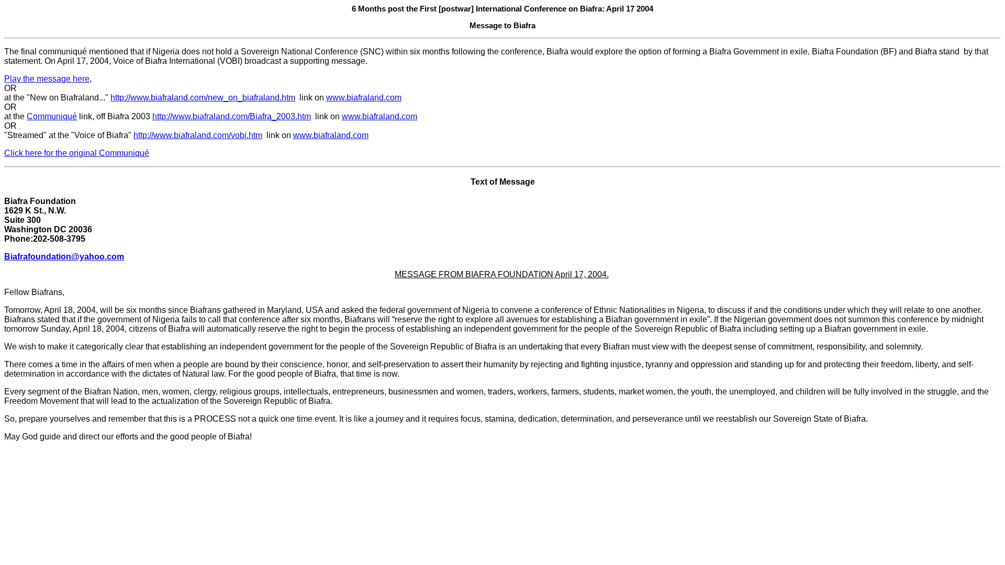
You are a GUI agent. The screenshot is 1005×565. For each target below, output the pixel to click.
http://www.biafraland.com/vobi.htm (197, 135)
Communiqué (52, 116)
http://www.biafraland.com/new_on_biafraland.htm (202, 97)
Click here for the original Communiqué (76, 153)
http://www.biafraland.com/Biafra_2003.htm (231, 116)
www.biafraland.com (363, 97)
